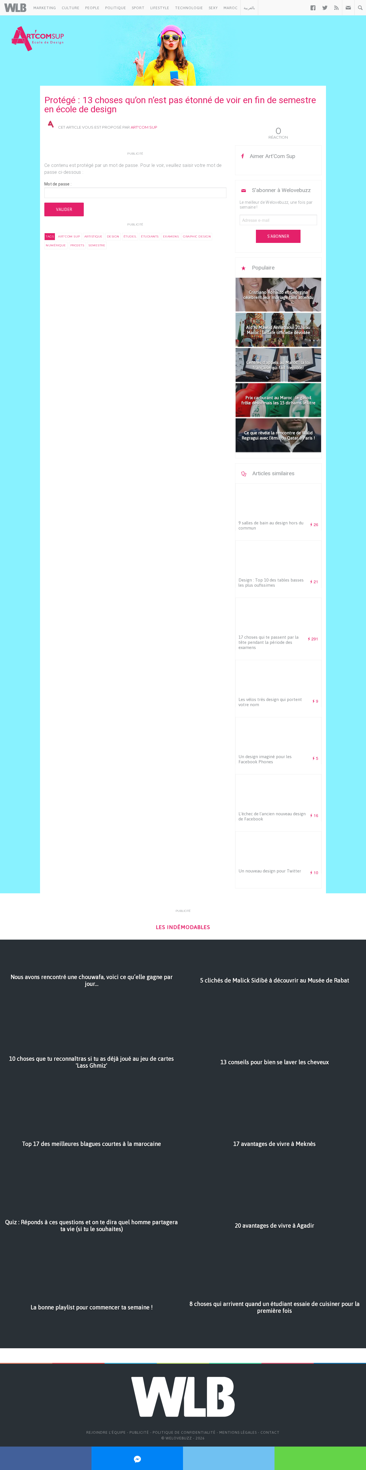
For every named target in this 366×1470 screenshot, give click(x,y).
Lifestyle (159, 8)
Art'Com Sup (144, 127)
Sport (138, 8)
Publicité (139, 1432)
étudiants (150, 236)
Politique (115, 8)
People (92, 8)
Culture (70, 8)
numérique (56, 245)
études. (130, 236)
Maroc (231, 8)
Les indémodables (183, 927)
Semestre (96, 245)
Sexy (213, 8)
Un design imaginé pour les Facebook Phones (265, 759)
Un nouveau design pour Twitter (269, 870)
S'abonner (278, 236)
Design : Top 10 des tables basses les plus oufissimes (271, 583)
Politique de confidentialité (184, 1432)
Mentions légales (238, 1432)
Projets (77, 245)
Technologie (189, 8)
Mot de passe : (57, 184)
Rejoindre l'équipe (106, 1432)
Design (113, 236)
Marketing (44, 8)
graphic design (197, 236)
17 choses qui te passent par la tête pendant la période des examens (268, 642)
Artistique (93, 236)
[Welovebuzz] (15, 7)
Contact (270, 1432)
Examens (171, 236)
